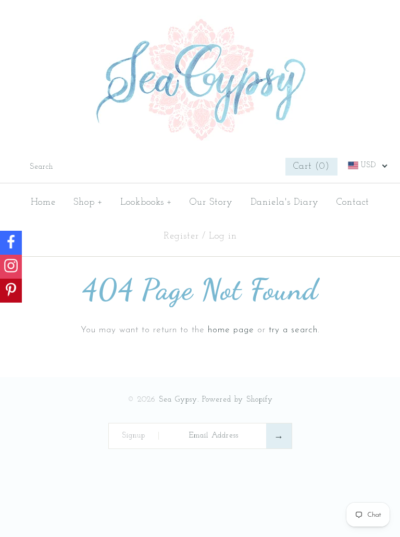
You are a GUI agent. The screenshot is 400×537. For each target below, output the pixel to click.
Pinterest (246, 166)
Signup (133, 436)
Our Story (211, 202)
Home (43, 202)
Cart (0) (311, 166)
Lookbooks (146, 202)
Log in (223, 236)
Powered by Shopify (237, 400)
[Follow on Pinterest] (11, 291)
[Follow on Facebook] (11, 243)
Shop (88, 202)
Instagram (261, 166)
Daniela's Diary (285, 202)
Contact (352, 202)
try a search (293, 330)
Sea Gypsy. (179, 400)
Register (181, 236)
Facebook (232, 166)
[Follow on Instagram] (11, 267)
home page (231, 330)
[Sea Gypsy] (200, 22)
